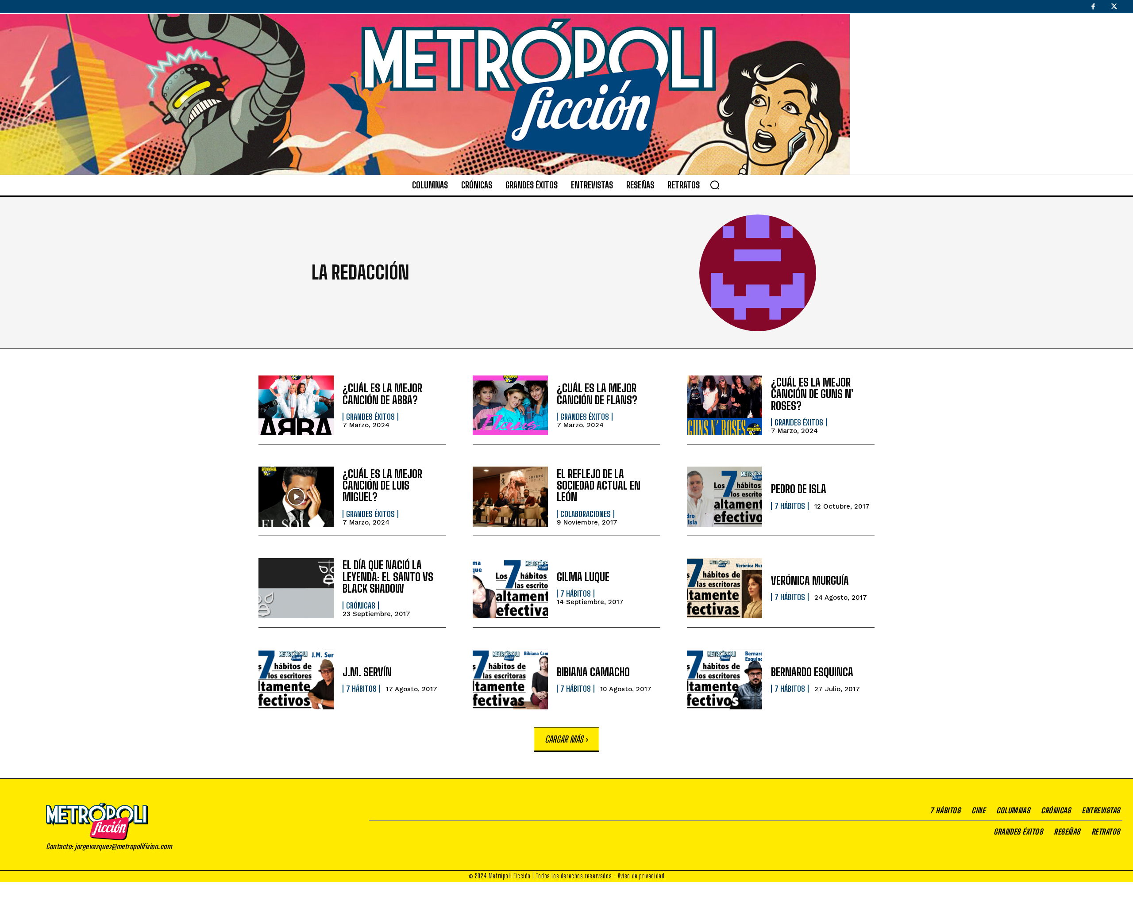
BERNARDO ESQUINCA (812, 672)
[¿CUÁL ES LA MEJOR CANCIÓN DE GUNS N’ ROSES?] (724, 405)
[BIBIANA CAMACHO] (510, 680)
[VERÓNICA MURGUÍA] (724, 588)
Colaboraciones (585, 514)
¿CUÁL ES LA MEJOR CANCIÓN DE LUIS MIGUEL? (382, 485)
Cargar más (564, 739)
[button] (714, 184)
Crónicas (360, 605)
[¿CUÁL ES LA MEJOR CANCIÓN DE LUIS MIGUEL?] (296, 497)
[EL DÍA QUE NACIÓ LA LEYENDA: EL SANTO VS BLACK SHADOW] (296, 588)
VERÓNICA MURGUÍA (810, 580)
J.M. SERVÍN (367, 672)
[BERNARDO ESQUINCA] (724, 680)
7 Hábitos (790, 506)
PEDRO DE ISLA (798, 489)
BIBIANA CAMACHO (593, 672)
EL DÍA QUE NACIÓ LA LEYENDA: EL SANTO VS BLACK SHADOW (388, 577)
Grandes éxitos (370, 417)
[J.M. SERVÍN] (296, 680)
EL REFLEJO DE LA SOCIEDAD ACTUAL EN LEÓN (598, 485)
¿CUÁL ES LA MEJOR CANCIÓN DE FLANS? (597, 394)
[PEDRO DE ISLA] (724, 497)
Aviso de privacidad (641, 876)
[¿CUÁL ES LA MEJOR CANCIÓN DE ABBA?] (296, 405)
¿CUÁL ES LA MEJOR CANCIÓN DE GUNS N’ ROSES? (812, 394)
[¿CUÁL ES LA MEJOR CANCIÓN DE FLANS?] (510, 405)
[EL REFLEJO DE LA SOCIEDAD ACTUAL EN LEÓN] (510, 497)
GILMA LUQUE (583, 577)
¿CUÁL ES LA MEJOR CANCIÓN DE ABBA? (382, 394)
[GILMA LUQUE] (510, 588)
